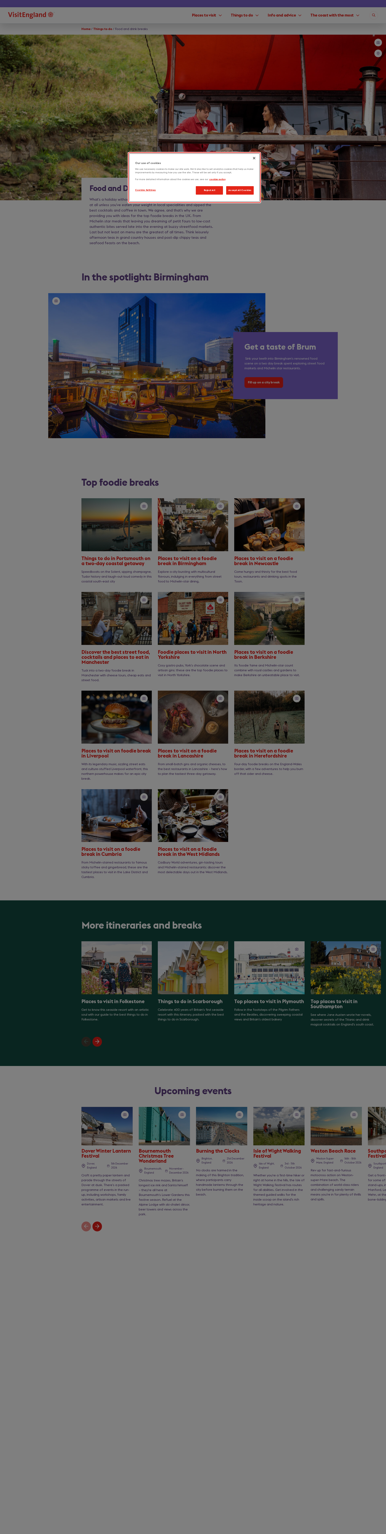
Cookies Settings (145, 190)
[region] (194, 177)
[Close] (254, 158)
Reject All (209, 190)
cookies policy (217, 179)
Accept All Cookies (240, 190)
